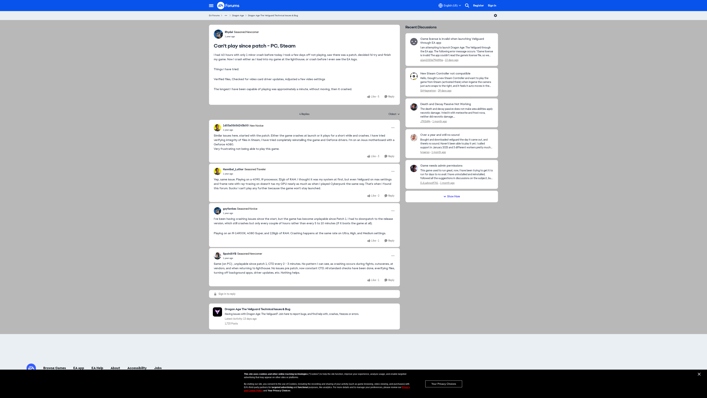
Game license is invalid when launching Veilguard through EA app (452, 41)
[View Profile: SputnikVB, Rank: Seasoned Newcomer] (217, 255)
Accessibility (137, 368)
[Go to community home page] (228, 5)
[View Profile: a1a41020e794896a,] (414, 41)
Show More (453, 196)
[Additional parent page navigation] (226, 15)
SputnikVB (229, 253)
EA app (78, 368)
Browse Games (54, 368)
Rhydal (229, 32)
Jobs (158, 368)
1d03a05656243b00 (236, 125)
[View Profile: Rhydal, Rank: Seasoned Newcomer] (218, 34)
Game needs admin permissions (441, 165)
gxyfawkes (229, 208)
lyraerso (425, 152)
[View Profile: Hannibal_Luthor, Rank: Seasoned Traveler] (217, 171)
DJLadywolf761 (429, 183)
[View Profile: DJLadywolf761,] (414, 168)
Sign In (492, 5)
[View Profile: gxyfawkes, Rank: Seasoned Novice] (217, 210)
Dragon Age (238, 15)
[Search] (467, 5)
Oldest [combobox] (394, 114)
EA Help (97, 368)
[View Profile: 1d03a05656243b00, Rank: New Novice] (217, 127)
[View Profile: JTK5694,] (414, 107)
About (115, 368)
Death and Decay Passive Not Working (445, 104)
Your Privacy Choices (443, 383)
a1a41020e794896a (431, 60)
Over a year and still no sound (440, 135)
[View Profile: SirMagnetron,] (414, 76)
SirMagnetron (428, 90)
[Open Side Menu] (211, 5)
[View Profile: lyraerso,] (414, 137)
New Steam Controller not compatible (445, 73)
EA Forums (214, 15)
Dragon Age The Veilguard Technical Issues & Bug (273, 15)
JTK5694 (425, 121)
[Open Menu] (495, 15)
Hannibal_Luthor (233, 169)
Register (478, 5)
